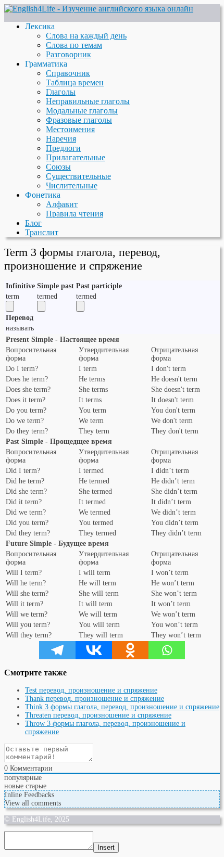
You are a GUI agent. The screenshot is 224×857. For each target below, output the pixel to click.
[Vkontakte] (94, 650)
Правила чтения (74, 213)
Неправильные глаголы (88, 101)
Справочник (68, 73)
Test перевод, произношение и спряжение (91, 690)
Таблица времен (75, 82)
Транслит (41, 232)
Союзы (58, 166)
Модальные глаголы (82, 110)
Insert (106, 847)
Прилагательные (75, 157)
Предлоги (63, 148)
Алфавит (62, 204)
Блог (33, 223)
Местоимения (70, 129)
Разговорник (68, 54)
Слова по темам (74, 45)
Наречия (61, 138)
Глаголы (61, 91)
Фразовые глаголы (79, 120)
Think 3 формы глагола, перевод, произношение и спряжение (122, 707)
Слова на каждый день (86, 35)
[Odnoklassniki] (130, 650)
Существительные (78, 176)
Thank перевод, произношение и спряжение (94, 698)
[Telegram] (57, 650)
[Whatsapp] (166, 650)
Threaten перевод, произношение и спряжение (98, 715)
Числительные (71, 185)
